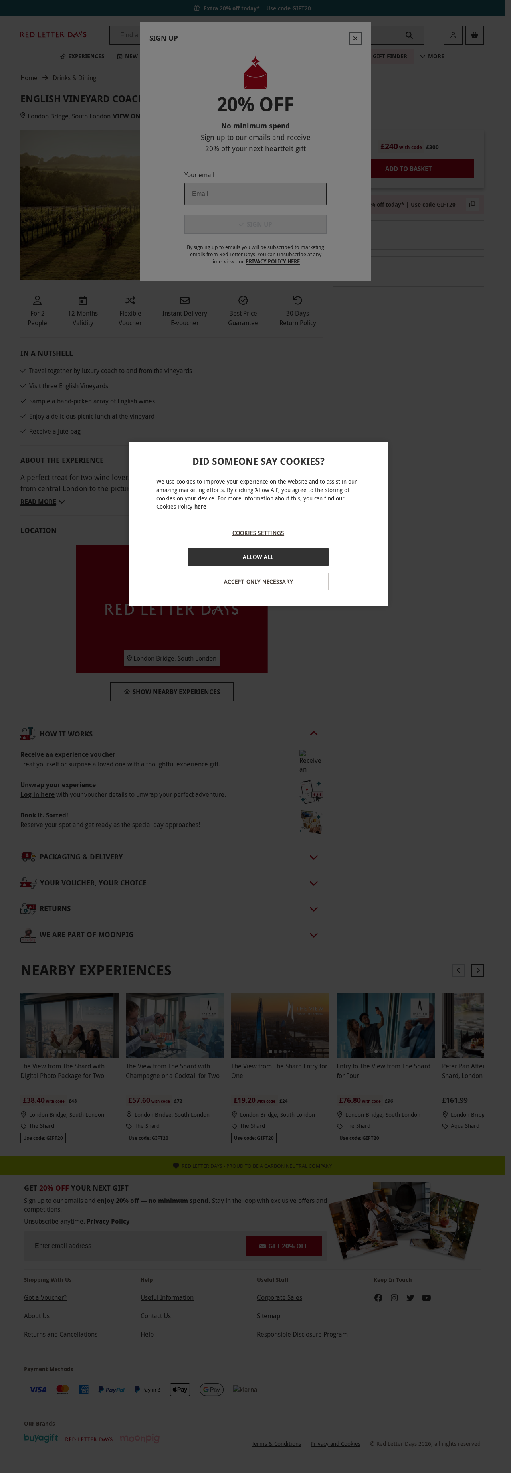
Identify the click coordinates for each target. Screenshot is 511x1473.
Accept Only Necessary (258, 581)
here (200, 506)
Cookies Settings (258, 533)
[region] (258, 524)
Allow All (258, 557)
